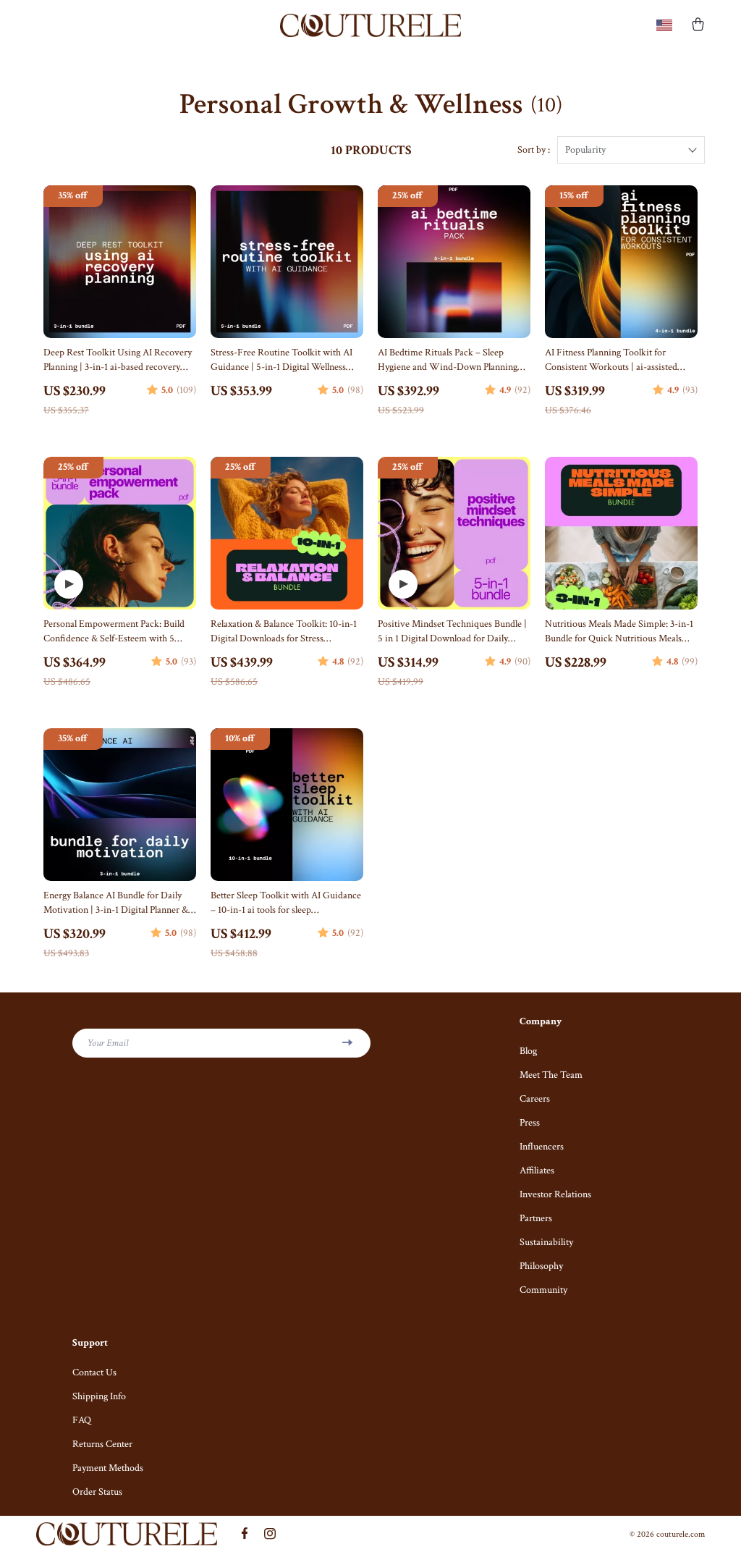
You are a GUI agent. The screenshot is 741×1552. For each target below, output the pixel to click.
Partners (536, 1218)
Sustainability (546, 1242)
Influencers (542, 1146)
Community (543, 1289)
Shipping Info (99, 1396)
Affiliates (537, 1170)
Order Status (97, 1491)
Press (530, 1122)
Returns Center (102, 1444)
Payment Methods (107, 1468)
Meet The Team (551, 1074)
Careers (535, 1098)
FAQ (81, 1420)
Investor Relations (555, 1194)
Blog (528, 1051)
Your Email (107, 1043)
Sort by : (533, 149)
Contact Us (94, 1372)
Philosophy (541, 1266)
